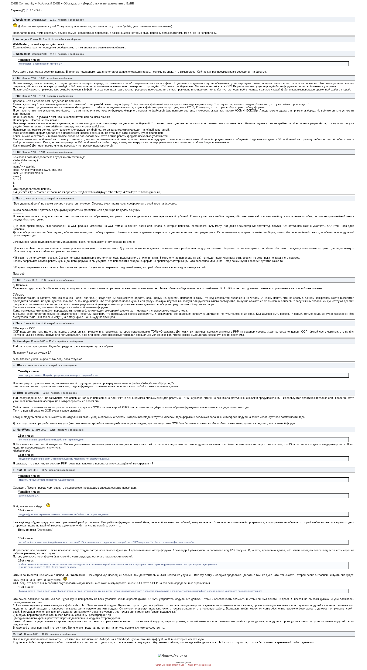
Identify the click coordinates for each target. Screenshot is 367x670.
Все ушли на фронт (37, 359)
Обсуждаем (72, 3)
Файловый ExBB (49, 3)
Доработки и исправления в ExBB (108, 3)
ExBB (188, 662)
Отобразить (45, 529)
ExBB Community (22, 3)
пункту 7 (22, 352)
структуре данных (35, 346)
